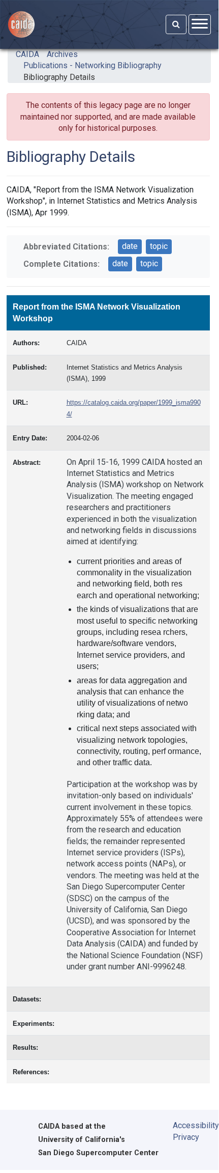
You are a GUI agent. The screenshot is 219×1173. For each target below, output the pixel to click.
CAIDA (27, 54)
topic (159, 246)
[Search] (176, 24)
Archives (62, 54)
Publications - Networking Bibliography (92, 65)
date (130, 246)
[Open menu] (200, 24)
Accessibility (188, 1125)
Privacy (186, 1137)
